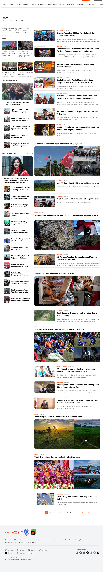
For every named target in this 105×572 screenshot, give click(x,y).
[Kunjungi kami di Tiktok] (98, 552)
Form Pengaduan (67, 540)
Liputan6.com (19, 558)
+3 (87, 353)
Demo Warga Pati (9, 80)
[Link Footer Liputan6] (14, 532)
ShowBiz (26, 5)
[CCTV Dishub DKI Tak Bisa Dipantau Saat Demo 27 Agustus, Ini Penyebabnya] (7, 128)
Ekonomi (59, 93)
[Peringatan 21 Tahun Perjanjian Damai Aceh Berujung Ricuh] (54, 161)
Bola (34, 5)
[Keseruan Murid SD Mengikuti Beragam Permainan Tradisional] (54, 347)
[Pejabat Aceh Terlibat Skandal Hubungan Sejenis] (44, 201)
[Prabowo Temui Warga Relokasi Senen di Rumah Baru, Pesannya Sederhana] (7, 206)
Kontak (7, 540)
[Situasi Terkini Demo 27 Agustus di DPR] (7, 136)
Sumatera (59, 196)
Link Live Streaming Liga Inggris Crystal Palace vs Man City (20, 198)
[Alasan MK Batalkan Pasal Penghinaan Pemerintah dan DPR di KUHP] (7, 299)
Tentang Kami (79, 540)
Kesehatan (52, 5)
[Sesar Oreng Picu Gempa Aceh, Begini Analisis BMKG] (44, 499)
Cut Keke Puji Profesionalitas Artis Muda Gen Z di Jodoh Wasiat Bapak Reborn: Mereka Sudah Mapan (16, 180)
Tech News (59, 30)
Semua (5, 21)
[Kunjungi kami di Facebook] (84, 552)
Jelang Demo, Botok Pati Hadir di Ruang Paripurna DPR (20, 146)
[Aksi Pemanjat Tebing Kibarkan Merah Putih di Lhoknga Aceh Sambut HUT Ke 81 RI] (54, 235)
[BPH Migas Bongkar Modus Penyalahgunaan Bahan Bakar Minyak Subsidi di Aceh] (44, 371)
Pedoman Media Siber (44, 540)
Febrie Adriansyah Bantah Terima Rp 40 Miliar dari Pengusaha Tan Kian (20, 190)
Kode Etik (32, 540)
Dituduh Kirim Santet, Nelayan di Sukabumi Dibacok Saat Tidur (19, 224)
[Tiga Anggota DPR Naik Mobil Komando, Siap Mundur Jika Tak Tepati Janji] (7, 111)
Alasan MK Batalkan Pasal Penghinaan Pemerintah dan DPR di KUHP (20, 300)
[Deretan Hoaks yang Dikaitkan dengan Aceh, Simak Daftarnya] (44, 67)
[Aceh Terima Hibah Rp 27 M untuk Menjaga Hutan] (44, 185)
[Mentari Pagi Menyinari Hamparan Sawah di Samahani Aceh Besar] (54, 434)
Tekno (61, 5)
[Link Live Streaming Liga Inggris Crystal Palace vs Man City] (7, 197)
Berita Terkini (9, 153)
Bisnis (18, 5)
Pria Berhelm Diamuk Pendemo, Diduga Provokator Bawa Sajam (17, 103)
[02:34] (9, 66)
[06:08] (25, 66)
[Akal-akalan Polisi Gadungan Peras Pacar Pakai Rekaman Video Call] (7, 265)
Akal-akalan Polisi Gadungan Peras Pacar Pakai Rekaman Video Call (20, 266)
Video (23, 21)
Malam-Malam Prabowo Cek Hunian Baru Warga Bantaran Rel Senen (20, 283)
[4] (25, 45)
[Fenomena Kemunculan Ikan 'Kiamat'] (7, 248)
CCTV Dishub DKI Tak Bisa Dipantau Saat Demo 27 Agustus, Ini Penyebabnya (20, 129)
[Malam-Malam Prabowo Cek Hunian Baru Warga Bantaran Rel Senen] (7, 282)
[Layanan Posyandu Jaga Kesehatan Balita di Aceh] (54, 291)
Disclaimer (23, 540)
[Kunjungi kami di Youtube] (80, 552)
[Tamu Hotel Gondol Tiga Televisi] (7, 214)
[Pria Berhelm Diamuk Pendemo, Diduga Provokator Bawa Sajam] (17, 91)
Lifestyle (42, 5)
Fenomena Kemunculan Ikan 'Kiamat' (19, 248)
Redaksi (15, 540)
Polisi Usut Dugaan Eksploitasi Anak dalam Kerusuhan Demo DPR (19, 232)
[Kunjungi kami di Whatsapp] (94, 552)
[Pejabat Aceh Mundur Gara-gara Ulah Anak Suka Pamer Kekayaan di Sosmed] (44, 403)
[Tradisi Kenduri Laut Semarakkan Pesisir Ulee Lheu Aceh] (54, 474)
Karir (87, 540)
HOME (4, 5)
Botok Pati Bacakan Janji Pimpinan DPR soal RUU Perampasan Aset (20, 120)
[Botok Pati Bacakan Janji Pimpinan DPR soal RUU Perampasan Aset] (7, 119)
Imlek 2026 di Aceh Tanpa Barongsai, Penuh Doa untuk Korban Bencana (25, 74)
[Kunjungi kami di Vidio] (77, 552)
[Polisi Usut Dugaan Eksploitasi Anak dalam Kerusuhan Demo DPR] (7, 231)
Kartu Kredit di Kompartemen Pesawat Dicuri (19, 275)
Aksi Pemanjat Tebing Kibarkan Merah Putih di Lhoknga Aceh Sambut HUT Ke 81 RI (25, 54)
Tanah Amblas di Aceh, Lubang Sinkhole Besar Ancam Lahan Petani (8, 74)
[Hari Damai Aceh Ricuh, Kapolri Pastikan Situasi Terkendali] (44, 114)
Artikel (12, 21)
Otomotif (70, 5)
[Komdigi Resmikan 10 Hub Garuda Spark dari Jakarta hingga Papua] (44, 35)
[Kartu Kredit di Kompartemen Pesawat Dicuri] (7, 274)
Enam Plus (91, 5)
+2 (87, 167)
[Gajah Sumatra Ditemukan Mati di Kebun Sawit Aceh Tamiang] (44, 315)
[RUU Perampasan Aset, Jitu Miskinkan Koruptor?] (7, 291)
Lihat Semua (27, 153)
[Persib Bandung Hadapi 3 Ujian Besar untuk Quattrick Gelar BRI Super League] (7, 240)
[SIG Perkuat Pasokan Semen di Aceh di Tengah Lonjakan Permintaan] (44, 259)
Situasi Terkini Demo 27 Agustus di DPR (19, 136)
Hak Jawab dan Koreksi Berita (27, 542)
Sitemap (56, 540)
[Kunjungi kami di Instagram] (91, 552)
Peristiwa (59, 109)
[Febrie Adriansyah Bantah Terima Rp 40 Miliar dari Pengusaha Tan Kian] (7, 189)
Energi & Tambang (61, 366)
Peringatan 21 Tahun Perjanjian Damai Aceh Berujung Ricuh (8, 53)
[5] (9, 45)
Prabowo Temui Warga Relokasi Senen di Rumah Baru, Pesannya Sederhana (21, 207)
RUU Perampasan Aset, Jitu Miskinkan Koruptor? (20, 291)
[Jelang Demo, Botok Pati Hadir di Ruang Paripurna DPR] (7, 145)
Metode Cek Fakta (10, 542)
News (11, 5)
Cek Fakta (81, 5)
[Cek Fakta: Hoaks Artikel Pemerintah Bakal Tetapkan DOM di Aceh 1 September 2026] (44, 82)
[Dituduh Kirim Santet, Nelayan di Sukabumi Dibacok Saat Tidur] (7, 223)
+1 (87, 241)
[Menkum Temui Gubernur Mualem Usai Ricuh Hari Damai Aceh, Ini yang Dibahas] (44, 130)
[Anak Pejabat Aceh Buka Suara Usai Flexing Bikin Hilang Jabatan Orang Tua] (44, 387)
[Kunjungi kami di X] (87, 552)
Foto (17, 21)
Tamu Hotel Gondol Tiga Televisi (20, 214)
